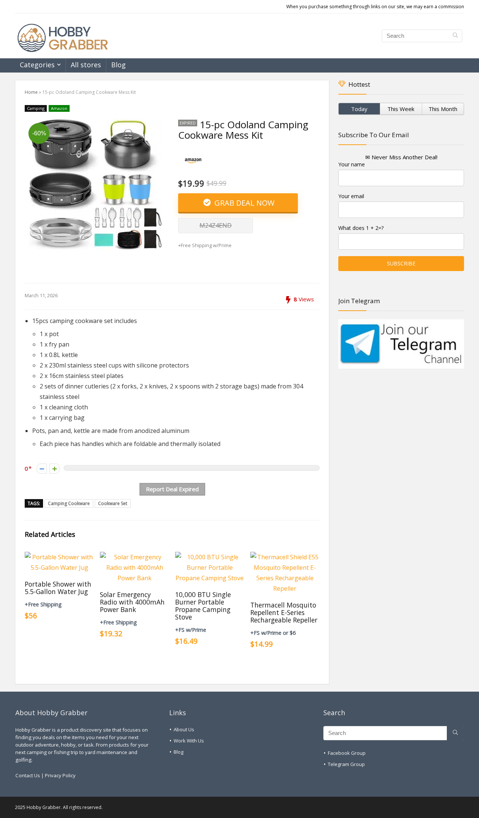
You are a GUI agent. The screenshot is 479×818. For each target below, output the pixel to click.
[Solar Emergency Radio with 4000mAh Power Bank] (134, 557)
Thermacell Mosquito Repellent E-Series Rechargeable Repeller (283, 612)
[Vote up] (54, 469)
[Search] (455, 36)
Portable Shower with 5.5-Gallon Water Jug (58, 587)
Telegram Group (346, 764)
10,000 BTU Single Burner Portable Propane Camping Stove (203, 605)
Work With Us (189, 740)
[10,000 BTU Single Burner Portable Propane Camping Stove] (209, 557)
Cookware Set (112, 503)
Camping (36, 108)
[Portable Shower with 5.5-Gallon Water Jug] (59, 557)
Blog (118, 64)
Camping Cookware (69, 503)
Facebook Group (347, 753)
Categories (37, 64)
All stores (86, 64)
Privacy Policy (60, 775)
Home (31, 92)
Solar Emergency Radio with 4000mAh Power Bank (132, 602)
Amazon (59, 108)
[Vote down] (42, 469)
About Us (184, 729)
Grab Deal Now (243, 203)
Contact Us (27, 775)
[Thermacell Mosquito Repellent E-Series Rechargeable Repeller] (285, 557)
